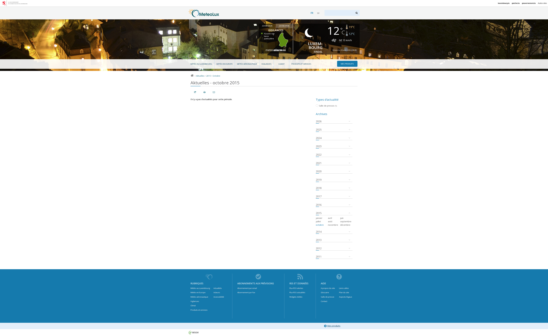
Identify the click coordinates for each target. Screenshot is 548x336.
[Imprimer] (204, 92)
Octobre (216, 75)
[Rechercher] (357, 13)
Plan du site (344, 292)
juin (341, 218)
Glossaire (325, 292)
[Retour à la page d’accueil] (203, 15)
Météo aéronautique (247, 64)
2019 (319, 179)
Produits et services (301, 64)
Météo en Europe (224, 64)
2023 (319, 146)
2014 (319, 231)
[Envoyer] (214, 92)
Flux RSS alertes (296, 288)
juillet (318, 221)
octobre (320, 224)
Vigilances (266, 64)
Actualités (217, 288)
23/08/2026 (267, 25)
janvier (319, 218)
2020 (319, 171)
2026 (319, 121)
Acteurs (216, 292)
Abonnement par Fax (246, 292)
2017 (319, 196)
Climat (281, 64)
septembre (345, 221)
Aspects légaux (345, 297)
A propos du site (328, 288)
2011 (319, 256)
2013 (319, 240)
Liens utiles (344, 288)
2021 (319, 163)
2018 (319, 188)
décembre (345, 224)
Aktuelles (200, 75)
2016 (319, 204)
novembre (333, 224)
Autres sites (542, 3)
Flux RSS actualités (297, 292)
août (330, 221)
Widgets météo (295, 297)
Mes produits (333, 325)
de (318, 13)
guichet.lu (516, 3)
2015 (208, 75)
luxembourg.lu (503, 3)
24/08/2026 (284, 25)
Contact (324, 301)
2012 (319, 248)
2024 (319, 138)
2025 (319, 129)
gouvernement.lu (529, 3)
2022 (319, 154)
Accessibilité (218, 297)
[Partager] (195, 92)
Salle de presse (327, 297)
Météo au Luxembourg (201, 64)
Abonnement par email (247, 288)
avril (330, 218)
